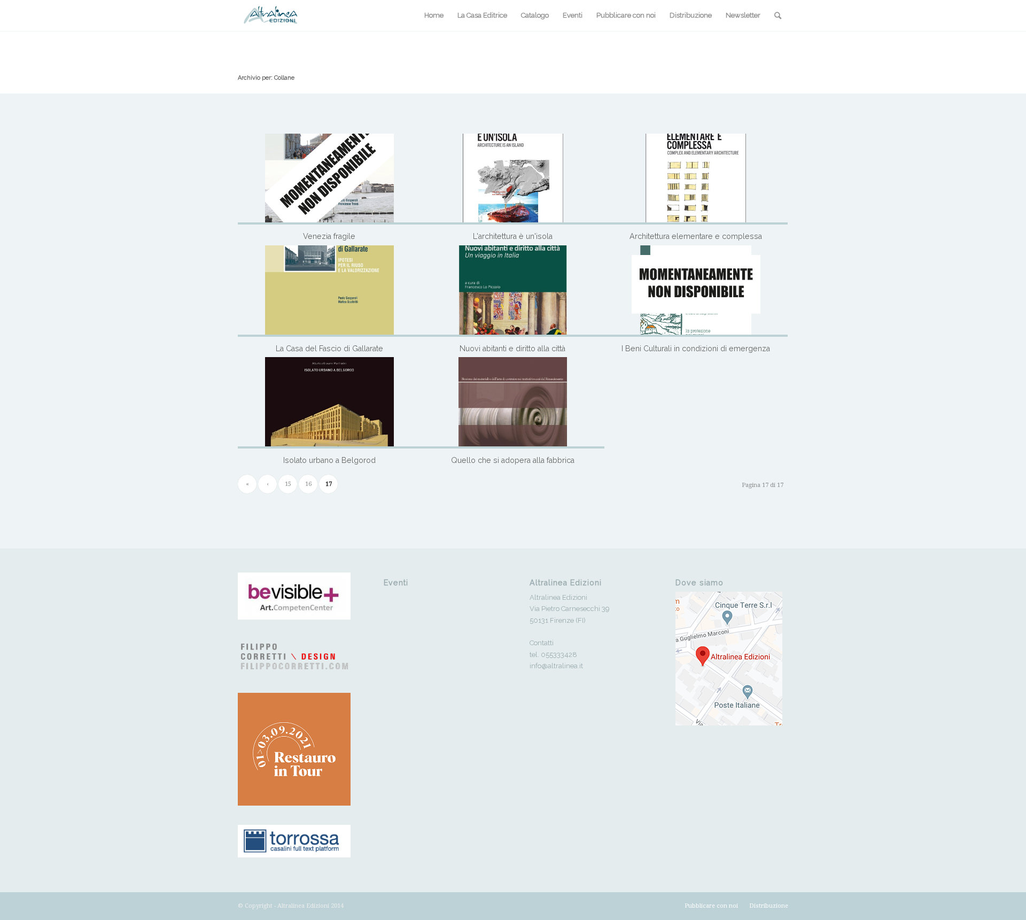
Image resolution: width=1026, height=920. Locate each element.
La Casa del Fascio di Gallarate (329, 348)
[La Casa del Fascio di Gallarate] (329, 291)
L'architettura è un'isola (513, 236)
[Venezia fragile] (329, 179)
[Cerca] (777, 15)
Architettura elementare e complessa (695, 236)
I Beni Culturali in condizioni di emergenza (695, 348)
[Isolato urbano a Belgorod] (329, 403)
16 (308, 484)
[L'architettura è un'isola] (512, 179)
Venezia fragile (329, 236)
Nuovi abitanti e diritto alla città (512, 348)
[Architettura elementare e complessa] (696, 179)
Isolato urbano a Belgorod (329, 460)
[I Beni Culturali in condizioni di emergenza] (696, 291)
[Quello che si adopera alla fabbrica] (512, 403)
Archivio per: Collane (266, 77)
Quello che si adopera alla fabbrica (512, 460)
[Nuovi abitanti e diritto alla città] (512, 291)
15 (288, 484)
